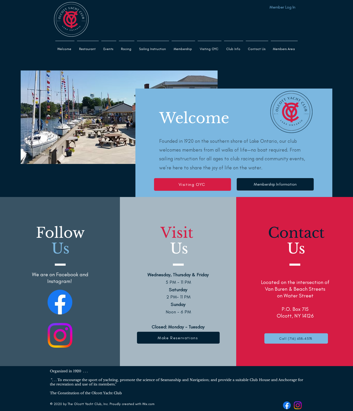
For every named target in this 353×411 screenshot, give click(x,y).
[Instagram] (59, 335)
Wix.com (148, 404)
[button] (153, 46)
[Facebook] (59, 302)
